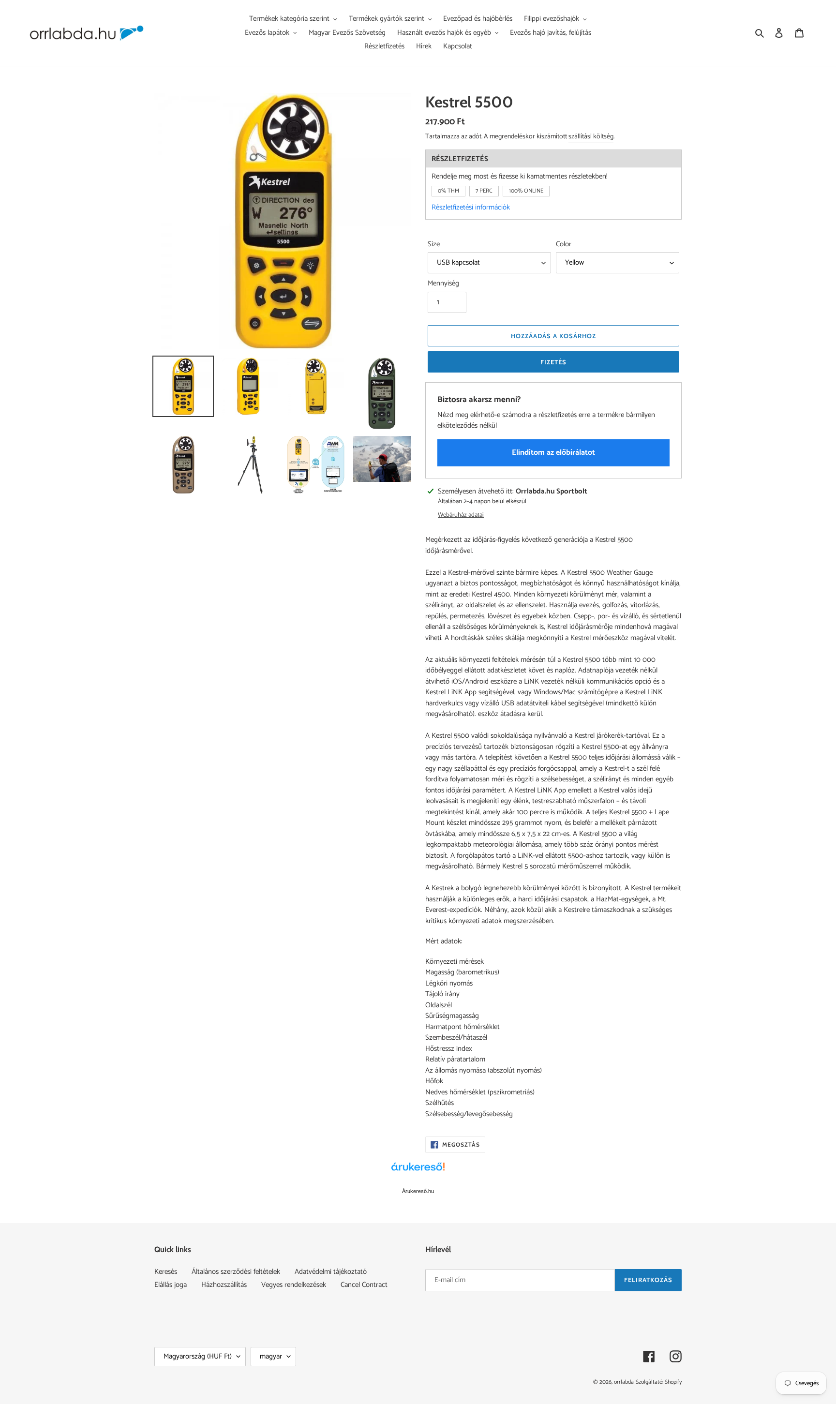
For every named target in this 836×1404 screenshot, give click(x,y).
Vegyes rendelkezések (293, 1285)
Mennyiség (443, 283)
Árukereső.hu (418, 1191)
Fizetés (553, 362)
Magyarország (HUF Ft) (198, 1356)
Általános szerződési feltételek (236, 1272)
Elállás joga (170, 1285)
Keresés (165, 1272)
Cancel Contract (364, 1285)
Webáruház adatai (461, 515)
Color (563, 244)
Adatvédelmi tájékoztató (331, 1272)
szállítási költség (590, 136)
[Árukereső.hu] (418, 1172)
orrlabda (624, 1382)
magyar (271, 1356)
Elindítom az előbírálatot (553, 452)
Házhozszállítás (224, 1285)
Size (434, 244)
